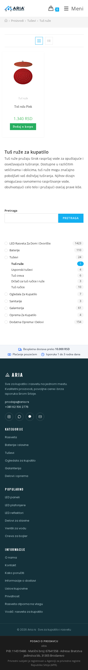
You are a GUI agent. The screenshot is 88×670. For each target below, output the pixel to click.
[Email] (40, 417)
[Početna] (6, 21)
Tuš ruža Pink (23, 106)
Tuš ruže (45, 21)
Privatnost (12, 596)
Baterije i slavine (17, 445)
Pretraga (11, 210)
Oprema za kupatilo (22, 315)
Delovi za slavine (17, 520)
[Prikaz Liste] (49, 41)
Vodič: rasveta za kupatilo (24, 612)
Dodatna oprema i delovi (26, 322)
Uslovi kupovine (16, 588)
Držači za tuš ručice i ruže (27, 281)
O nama (11, 557)
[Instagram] (9, 417)
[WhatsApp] (19, 417)
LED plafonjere (15, 505)
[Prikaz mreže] (39, 41)
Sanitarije (15, 301)
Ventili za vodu (15, 528)
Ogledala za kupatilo (23, 294)
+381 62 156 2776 (16, 407)
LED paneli (12, 497)
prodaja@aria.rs (17, 402)
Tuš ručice (18, 287)
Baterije (14, 250)
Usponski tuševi (21, 270)
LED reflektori (14, 513)
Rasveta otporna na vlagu (24, 604)
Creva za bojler (16, 536)
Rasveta (11, 437)
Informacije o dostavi (20, 580)
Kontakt (10, 565)
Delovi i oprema (16, 476)
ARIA (17, 374)
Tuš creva (17, 275)
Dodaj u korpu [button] (23, 126)
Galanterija (16, 308)
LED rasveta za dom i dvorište (30, 243)
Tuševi (13, 257)
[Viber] (30, 417)
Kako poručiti (14, 573)
